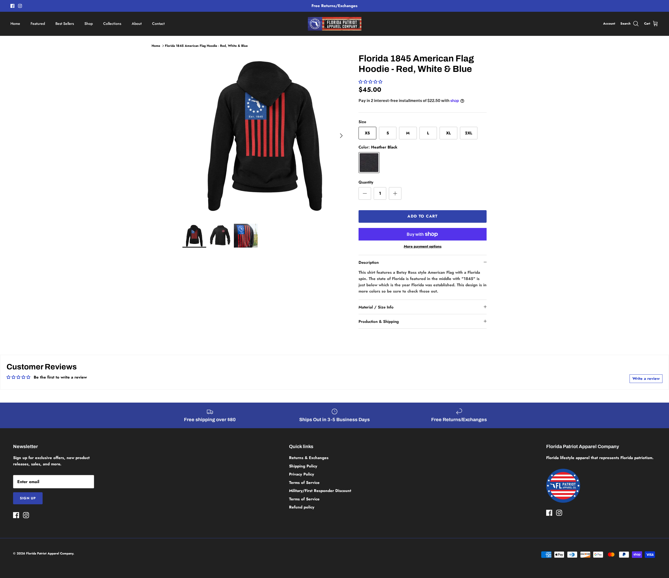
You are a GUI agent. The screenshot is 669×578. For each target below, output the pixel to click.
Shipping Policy (303, 466)
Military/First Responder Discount (320, 491)
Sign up (28, 498)
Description (369, 262)
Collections (112, 23)
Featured (38, 23)
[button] (370, 82)
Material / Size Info (376, 307)
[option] (264, 135)
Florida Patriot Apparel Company (49, 553)
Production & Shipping (379, 321)
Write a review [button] (646, 378)
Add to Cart (422, 216)
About (137, 23)
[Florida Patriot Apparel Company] (334, 24)
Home (15, 23)
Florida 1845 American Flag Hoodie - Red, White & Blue (206, 45)
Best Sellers (64, 23)
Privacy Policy (301, 474)
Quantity (366, 182)
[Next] (341, 135)
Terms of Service (304, 482)
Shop (88, 23)
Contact (158, 23)
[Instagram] (20, 6)
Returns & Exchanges (308, 458)
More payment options (422, 246)
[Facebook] (12, 6)
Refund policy (301, 507)
